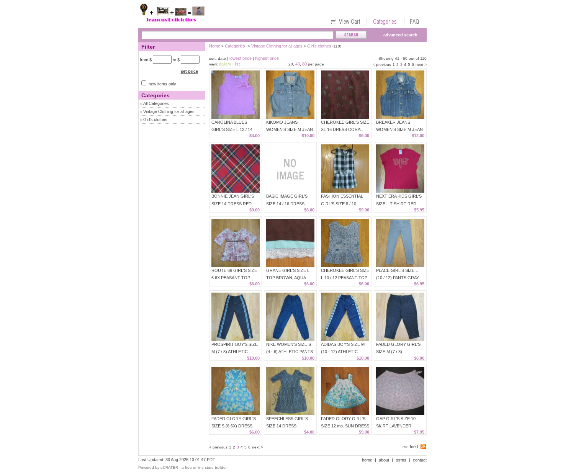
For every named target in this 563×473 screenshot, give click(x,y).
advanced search (400, 35)
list (237, 64)
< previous (382, 64)
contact (420, 460)
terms (401, 460)
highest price (267, 58)
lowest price (240, 58)
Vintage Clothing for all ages (169, 111)
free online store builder (206, 467)
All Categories (156, 103)
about (384, 460)
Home (214, 46)
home (367, 460)
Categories (235, 46)
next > (421, 64)
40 (297, 64)
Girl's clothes (155, 119)
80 (304, 64)
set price (189, 71)
